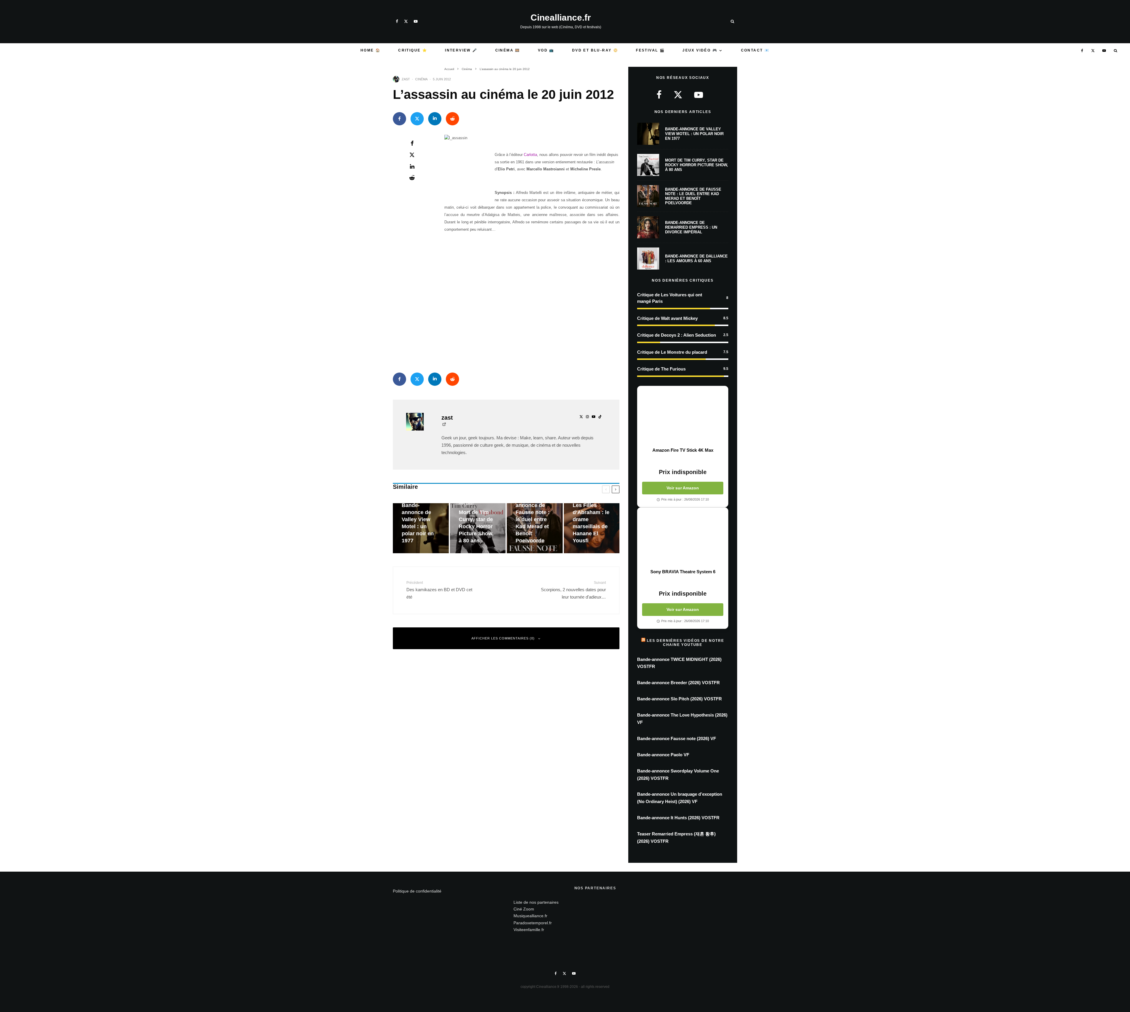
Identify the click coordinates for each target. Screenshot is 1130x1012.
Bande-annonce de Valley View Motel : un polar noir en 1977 (694, 133)
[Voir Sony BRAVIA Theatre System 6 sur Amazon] (682, 538)
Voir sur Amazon (683, 488)
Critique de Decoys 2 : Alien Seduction (676, 335)
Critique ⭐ (412, 50)
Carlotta (530, 154)
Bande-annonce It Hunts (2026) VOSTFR (678, 817)
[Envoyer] (452, 118)
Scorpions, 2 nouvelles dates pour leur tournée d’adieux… (573, 590)
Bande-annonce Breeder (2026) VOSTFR (678, 682)
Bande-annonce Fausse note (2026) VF (676, 738)
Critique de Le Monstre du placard (672, 352)
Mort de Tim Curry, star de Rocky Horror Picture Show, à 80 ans (696, 165)
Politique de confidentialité (417, 891)
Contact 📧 (755, 50)
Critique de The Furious (661, 368)
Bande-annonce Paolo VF (663, 754)
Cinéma (421, 79)
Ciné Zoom (524, 909)
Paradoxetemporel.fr (533, 922)
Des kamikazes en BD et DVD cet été (439, 590)
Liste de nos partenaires (536, 902)
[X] (406, 21)
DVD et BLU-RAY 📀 (595, 50)
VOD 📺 (546, 50)
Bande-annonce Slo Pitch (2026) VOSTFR (679, 698)
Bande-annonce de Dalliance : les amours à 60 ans (696, 258)
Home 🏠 (370, 50)
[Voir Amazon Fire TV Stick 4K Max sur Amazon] (682, 416)
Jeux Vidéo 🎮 (699, 50)
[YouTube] (416, 21)
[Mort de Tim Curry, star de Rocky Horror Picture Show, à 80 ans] (478, 528)
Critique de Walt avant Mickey (667, 318)
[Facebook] (397, 21)
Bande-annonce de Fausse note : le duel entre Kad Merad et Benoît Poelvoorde (693, 196)
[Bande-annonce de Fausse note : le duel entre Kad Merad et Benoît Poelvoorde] (535, 528)
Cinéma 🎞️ (507, 50)
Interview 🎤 (461, 50)
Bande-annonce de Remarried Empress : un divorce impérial (691, 227)
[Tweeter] (417, 118)
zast (406, 79)
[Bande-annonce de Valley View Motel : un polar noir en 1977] (421, 528)
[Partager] (399, 118)
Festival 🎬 (650, 50)
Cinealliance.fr (561, 17)
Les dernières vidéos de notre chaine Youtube (685, 643)
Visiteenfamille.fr (529, 929)
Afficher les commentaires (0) (503, 638)
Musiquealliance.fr (530, 915)
